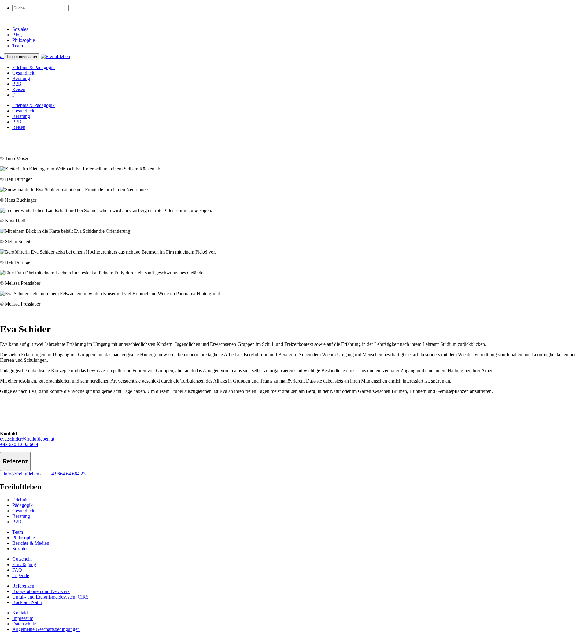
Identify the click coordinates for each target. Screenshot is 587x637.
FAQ (17, 570)
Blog (17, 34)
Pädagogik (22, 505)
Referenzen (23, 585)
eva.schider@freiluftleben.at (27, 438)
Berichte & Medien (30, 543)
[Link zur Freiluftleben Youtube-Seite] (13, 18)
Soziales (20, 29)
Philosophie (23, 40)
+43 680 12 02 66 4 (19, 444)
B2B (16, 83)
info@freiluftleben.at (24, 473)
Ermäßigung (24, 564)
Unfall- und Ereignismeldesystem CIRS (50, 596)
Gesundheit (23, 72)
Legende (20, 575)
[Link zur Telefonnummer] (5, 18)
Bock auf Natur (27, 602)
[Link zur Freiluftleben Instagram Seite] (9, 18)
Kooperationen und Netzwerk (41, 591)
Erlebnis (20, 499)
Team (17, 45)
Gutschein (22, 559)
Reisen (18, 89)
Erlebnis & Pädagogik (33, 67)
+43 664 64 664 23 (67, 473)
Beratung (21, 78)
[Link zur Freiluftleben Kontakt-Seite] (2, 18)
